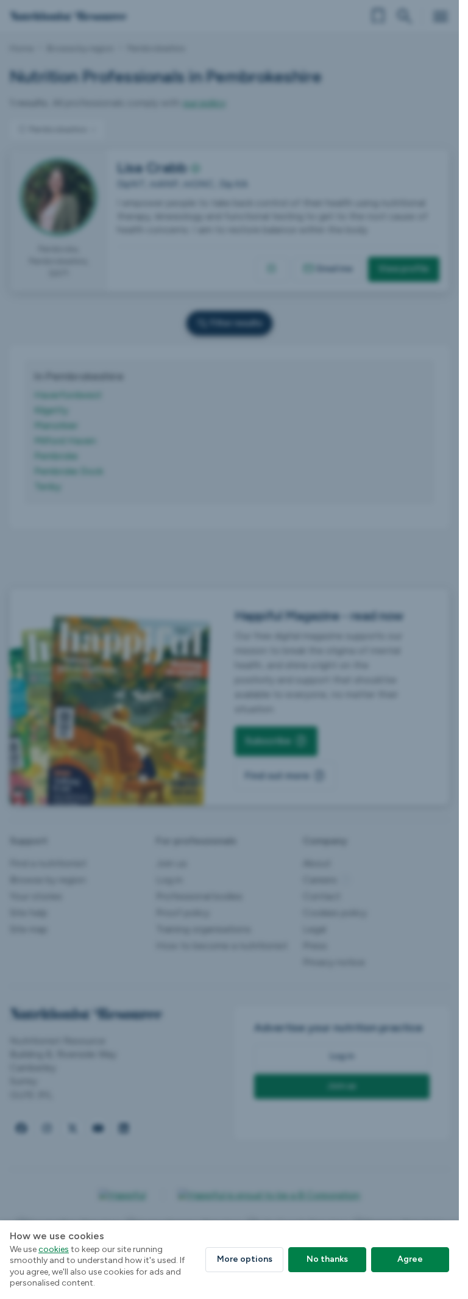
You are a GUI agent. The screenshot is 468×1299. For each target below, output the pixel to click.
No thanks (327, 1259)
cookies (53, 1249)
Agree (410, 1259)
